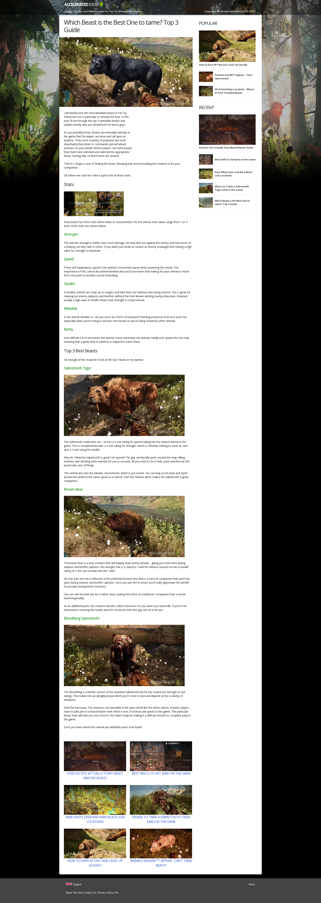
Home (68, 11)
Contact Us (90, 892)
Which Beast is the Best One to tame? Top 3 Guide (232, 202)
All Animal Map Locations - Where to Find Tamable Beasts (234, 91)
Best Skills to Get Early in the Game (161, 773)
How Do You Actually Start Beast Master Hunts (95, 775)
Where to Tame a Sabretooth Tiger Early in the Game (161, 819)
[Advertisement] (164, 134)
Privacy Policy (106, 892)
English (77, 884)
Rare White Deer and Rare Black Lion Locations (95, 819)
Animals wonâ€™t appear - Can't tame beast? (161, 863)
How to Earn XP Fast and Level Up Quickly (95, 863)
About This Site (74, 892)
